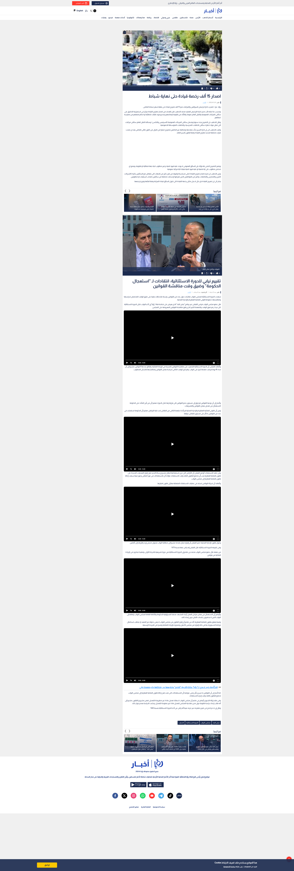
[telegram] (161, 796)
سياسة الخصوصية (229, 867)
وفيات (103, 18)
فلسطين (184, 18)
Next (125, 191)
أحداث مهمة (120, 18)
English (80, 11)
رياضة (149, 18)
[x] (124, 796)
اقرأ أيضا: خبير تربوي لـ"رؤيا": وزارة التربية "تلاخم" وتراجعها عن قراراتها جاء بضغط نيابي (178, 687)
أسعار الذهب (207, 18)
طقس (175, 18)
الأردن (197, 18)
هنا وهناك (140, 18)
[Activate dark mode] (93, 11)
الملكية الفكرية (146, 807)
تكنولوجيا (130, 18)
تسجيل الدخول (99, 3)
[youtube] (152, 796)
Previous (129, 191)
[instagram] (133, 796)
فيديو (110, 18)
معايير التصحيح (134, 807)
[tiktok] (170, 796)
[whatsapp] (143, 796)
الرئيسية (218, 18)
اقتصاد (156, 18)
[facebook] (115, 796)
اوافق (47, 865)
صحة (191, 18)
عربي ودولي (165, 18)
